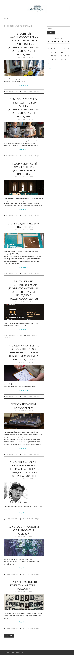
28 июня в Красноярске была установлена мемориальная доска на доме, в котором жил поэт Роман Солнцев (23, 468)
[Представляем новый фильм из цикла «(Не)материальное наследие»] (24, 187)
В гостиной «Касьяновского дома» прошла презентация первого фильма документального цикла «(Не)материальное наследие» (23, 44)
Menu (6, 18)
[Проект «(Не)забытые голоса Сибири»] (24, 421)
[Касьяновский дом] (37, 9)
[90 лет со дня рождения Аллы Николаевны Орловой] (24, 547)
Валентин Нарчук (27, 57)
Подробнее (23, 85)
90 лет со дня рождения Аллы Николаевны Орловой (24, 530)
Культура (14, 91)
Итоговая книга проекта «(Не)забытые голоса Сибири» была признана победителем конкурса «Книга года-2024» (24, 352)
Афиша (14, 335)
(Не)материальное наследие (30, 91)
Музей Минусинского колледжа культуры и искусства (23, 585)
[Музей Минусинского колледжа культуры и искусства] (24, 602)
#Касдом (9, 91)
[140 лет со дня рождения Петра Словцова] (24, 240)
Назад (8, 636)
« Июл (49, 68)
